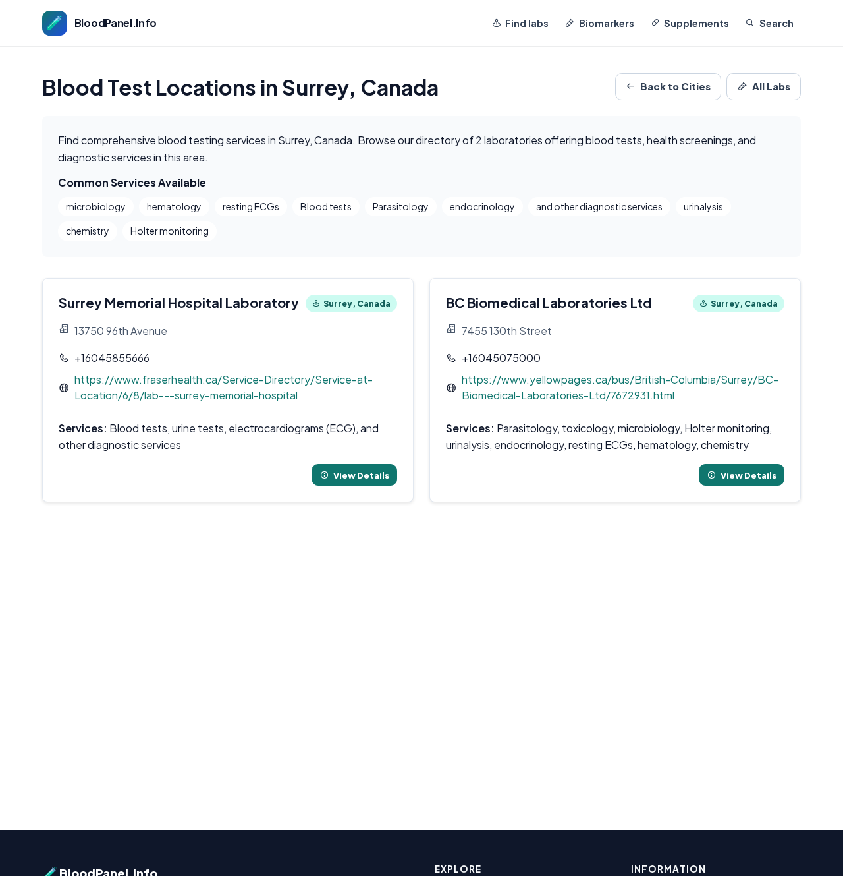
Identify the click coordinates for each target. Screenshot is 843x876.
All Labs (771, 86)
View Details (361, 475)
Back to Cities (675, 86)
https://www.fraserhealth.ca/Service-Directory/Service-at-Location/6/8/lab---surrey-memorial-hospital (223, 387)
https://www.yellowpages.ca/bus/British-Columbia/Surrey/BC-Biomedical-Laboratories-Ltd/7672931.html (620, 387)
